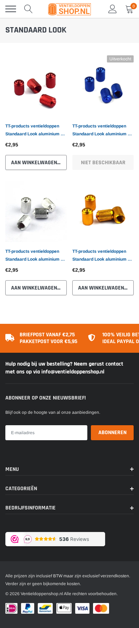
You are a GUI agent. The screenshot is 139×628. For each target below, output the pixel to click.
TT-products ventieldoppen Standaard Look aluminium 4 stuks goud (101, 256)
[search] (28, 9)
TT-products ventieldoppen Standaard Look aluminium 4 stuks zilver (34, 256)
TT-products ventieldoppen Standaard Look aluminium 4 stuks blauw (101, 131)
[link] (36, 86)
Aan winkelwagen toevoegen (39, 162)
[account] (112, 8)
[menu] (10, 9)
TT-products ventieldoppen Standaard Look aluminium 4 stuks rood (34, 131)
